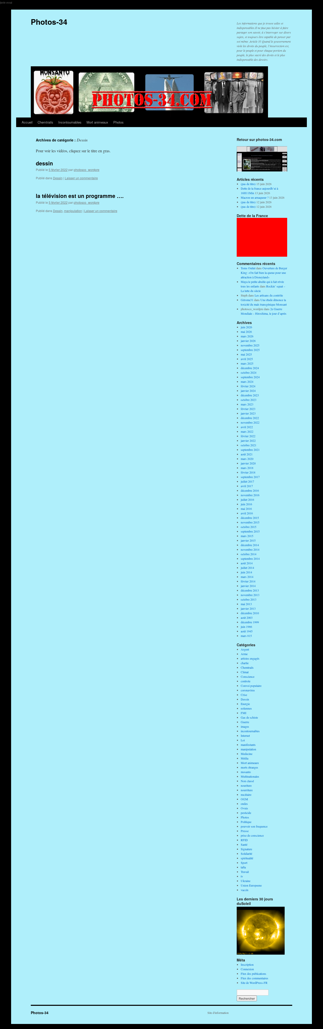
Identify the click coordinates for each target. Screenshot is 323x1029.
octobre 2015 (248, 527)
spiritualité (247, 858)
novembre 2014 (250, 549)
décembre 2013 (250, 590)
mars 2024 (247, 381)
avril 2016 (247, 513)
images (245, 726)
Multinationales (250, 776)
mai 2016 (246, 509)
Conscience (247, 676)
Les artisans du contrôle (269, 295)
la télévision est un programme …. (80, 195)
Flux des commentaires (254, 978)
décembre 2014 (250, 545)
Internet (245, 735)
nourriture (247, 790)
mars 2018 (247, 468)
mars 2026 (247, 336)
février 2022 (248, 436)
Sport (244, 863)
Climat (245, 672)
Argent (245, 649)
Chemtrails (45, 122)
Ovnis (244, 808)
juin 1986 (246, 627)
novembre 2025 (250, 345)
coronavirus (248, 690)
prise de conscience (252, 835)
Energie (245, 704)
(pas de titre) (248, 184)
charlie (245, 663)
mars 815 (246, 636)
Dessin (58, 178)
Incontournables (70, 122)
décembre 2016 (250, 490)
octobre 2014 (248, 554)
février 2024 (248, 386)
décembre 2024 (250, 368)
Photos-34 (49, 21)
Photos (118, 122)
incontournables (250, 731)
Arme (244, 654)
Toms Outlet (248, 268)
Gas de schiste (249, 717)
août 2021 (247, 454)
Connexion (247, 969)
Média (244, 758)
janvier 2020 (248, 463)
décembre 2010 (250, 613)
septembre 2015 (250, 531)
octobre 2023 (248, 400)
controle (245, 681)
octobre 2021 (248, 445)
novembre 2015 (250, 522)
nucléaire (246, 794)
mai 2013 (246, 604)
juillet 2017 (247, 481)
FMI (243, 713)
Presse (245, 831)
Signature (246, 849)
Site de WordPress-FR (254, 983)
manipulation (73, 211)
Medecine (246, 754)
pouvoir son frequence (254, 826)
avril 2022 (247, 427)
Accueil (27, 122)
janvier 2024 (248, 391)
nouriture (246, 785)
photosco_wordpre (86, 169)
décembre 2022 (250, 418)
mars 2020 (247, 459)
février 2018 (248, 472)
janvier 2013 (248, 608)
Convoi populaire (251, 686)
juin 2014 (246, 572)
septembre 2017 (250, 477)
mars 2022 (247, 431)
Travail (245, 872)
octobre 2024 (248, 372)
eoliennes (246, 708)
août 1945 (247, 631)
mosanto (246, 772)
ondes (244, 804)
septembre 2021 (250, 450)
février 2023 (248, 409)
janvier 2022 (248, 440)
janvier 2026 (248, 341)
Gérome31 (247, 300)
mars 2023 (247, 404)
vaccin (244, 890)
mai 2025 (246, 354)
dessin (44, 163)
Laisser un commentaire (81, 178)
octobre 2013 (248, 599)
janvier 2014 (248, 586)
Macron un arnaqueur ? (254, 197)
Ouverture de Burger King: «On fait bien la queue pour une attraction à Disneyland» (264, 272)
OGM (244, 799)
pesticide (246, 813)
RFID (244, 840)
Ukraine (245, 881)
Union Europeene (251, 885)
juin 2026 (246, 327)
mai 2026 (246, 332)
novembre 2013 (250, 595)
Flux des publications (253, 974)
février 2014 (248, 581)
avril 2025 (247, 359)
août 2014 (247, 563)
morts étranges (249, 767)
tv (242, 876)
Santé (244, 844)
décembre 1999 (250, 622)
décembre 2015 (250, 518)
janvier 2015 (248, 540)
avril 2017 (247, 486)
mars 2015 (247, 536)
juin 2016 (246, 504)
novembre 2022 (250, 422)
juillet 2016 (247, 499)
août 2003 (247, 617)
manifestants (248, 745)
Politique (246, 822)
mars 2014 (247, 577)
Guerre (245, 722)
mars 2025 (247, 363)
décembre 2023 (250, 395)
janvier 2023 (248, 413)
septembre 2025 (250, 350)
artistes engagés (250, 658)
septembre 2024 (250, 377)
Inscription (247, 964)
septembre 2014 (250, 558)
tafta (243, 867)
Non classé (247, 781)
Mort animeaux (97, 122)
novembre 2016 (250, 495)
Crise (244, 695)
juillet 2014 (247, 568)
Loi (243, 740)
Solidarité (246, 853)
